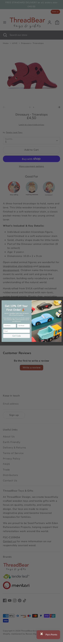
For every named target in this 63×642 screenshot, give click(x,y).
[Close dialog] (59, 302)
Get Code (16, 335)
